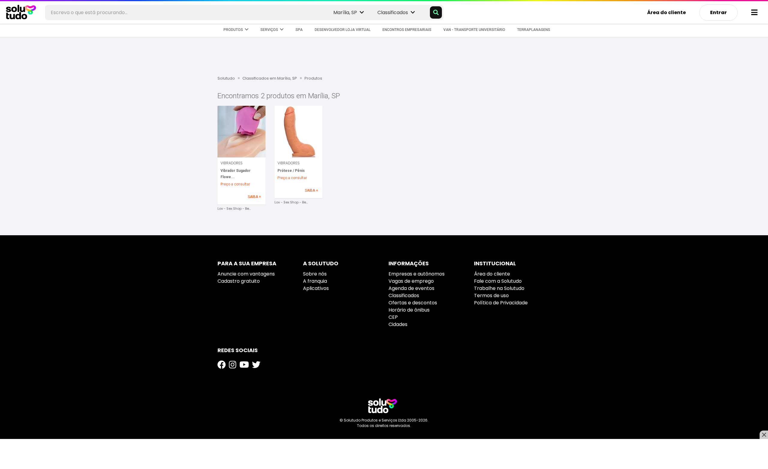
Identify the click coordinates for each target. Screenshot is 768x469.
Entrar (718, 12)
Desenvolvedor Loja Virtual (342, 30)
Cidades (397, 324)
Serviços (270, 30)
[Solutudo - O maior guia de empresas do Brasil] (382, 405)
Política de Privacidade (501, 302)
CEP (393, 317)
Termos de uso (491, 295)
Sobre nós (315, 273)
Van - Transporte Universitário (474, 30)
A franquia (315, 281)
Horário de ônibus (409, 309)
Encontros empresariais (406, 30)
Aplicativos (316, 288)
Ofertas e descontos (412, 302)
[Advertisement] (384, 55)
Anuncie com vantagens (246, 273)
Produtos (234, 30)
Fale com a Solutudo (498, 281)
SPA (299, 30)
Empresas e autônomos (416, 273)
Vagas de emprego (411, 281)
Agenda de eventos (411, 288)
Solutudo (226, 78)
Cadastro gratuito (239, 281)
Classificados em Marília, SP (269, 78)
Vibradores (231, 163)
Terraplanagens (533, 30)
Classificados (403, 295)
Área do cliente (666, 12)
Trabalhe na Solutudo (499, 288)
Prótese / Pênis (291, 171)
